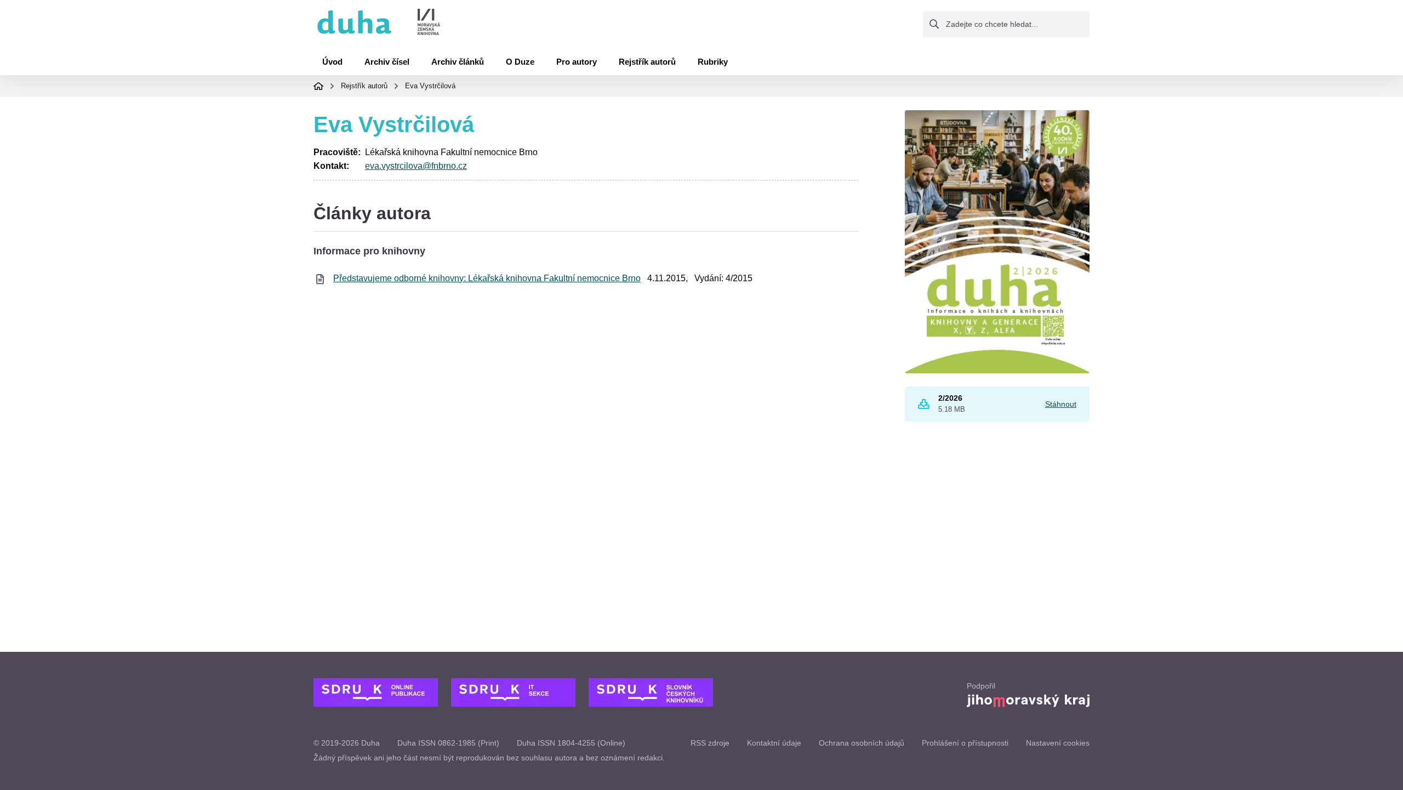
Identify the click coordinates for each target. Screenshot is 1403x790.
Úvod (332, 61)
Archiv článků (457, 61)
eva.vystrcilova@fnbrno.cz (416, 165)
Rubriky (713, 61)
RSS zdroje (710, 742)
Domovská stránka (318, 86)
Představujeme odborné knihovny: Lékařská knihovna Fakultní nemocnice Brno (487, 278)
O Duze (520, 61)
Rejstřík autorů (647, 61)
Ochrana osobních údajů (861, 742)
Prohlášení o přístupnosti (965, 742)
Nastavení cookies (1058, 742)
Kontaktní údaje (774, 742)
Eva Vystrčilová (430, 86)
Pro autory (576, 61)
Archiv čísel (386, 61)
